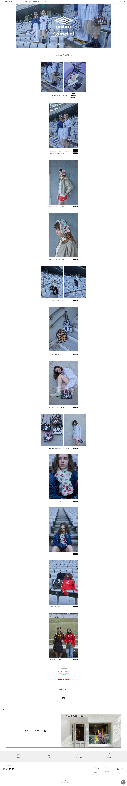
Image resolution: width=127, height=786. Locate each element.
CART (125, 1)
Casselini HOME (96, 768)
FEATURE (30, 1)
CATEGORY (22, 1)
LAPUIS (95, 773)
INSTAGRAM (4, 769)
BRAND (17, 1)
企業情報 (118, 769)
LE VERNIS (95, 772)
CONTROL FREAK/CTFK (96, 770)
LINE (7, 769)
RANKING (35, 1)
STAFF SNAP (40, 1)
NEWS (106, 774)
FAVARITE (121, 1)
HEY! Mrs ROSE (96, 775)
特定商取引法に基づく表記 (120, 768)
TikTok (13, 769)
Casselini (95, 767)
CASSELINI (9, 1)
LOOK (26, 1)
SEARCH (119, 1)
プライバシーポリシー (119, 767)
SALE (45, 1)
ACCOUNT (123, 1)
